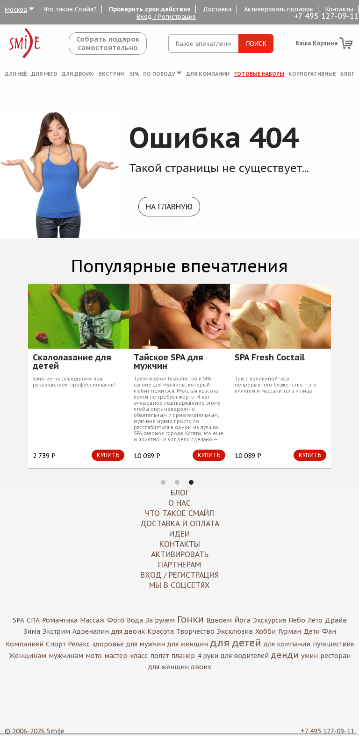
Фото (115, 620)
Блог (347, 74)
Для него (44, 74)
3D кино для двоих (123, 358)
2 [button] (177, 482)
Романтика (60, 620)
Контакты (339, 9)
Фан (329, 631)
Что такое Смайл (179, 513)
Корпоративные (312, 74)
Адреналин (90, 631)
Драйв (336, 620)
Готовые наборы (259, 74)
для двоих (128, 631)
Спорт (55, 644)
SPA (134, 74)
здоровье (108, 644)
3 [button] (191, 482)
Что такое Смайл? (70, 9)
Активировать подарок (278, 9)
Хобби (265, 631)
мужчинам (66, 656)
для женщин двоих (179, 667)
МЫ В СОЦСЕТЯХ (179, 585)
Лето (315, 620)
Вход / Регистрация (166, 17)
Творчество (195, 631)
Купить (57, 454)
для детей (235, 642)
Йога (242, 620)
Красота (160, 631)
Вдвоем (219, 620)
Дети (311, 631)
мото (94, 656)
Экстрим (111, 74)
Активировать (179, 554)
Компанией (24, 644)
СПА (33, 620)
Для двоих (77, 74)
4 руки (207, 656)
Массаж (92, 620)
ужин (309, 656)
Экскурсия (269, 620)
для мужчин (145, 644)
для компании (287, 644)
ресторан (335, 656)
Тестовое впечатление (212, 361)
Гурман (289, 631)
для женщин (187, 644)
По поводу (160, 74)
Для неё (16, 74)
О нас (179, 503)
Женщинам (27, 656)
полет (159, 656)
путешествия (333, 644)
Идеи (179, 533)
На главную (169, 206)
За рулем (160, 620)
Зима (31, 631)
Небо (296, 620)
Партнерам (179, 564)
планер (183, 656)
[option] (129, 376)
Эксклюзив (235, 631)
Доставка (217, 9)
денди (285, 655)
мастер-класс (126, 656)
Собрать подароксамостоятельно (107, 43)
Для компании (208, 74)
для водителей (245, 656)
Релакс (79, 644)
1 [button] (163, 482)
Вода (135, 620)
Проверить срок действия (150, 9)
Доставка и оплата (179, 523)
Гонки (190, 619)
